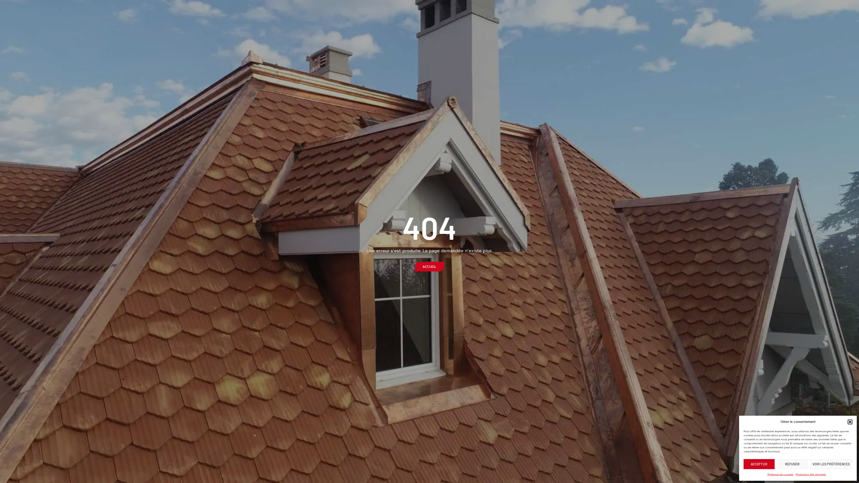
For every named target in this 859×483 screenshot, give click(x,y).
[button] (850, 422)
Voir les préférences (831, 464)
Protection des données (811, 474)
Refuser (792, 464)
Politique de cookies (780, 474)
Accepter (759, 464)
